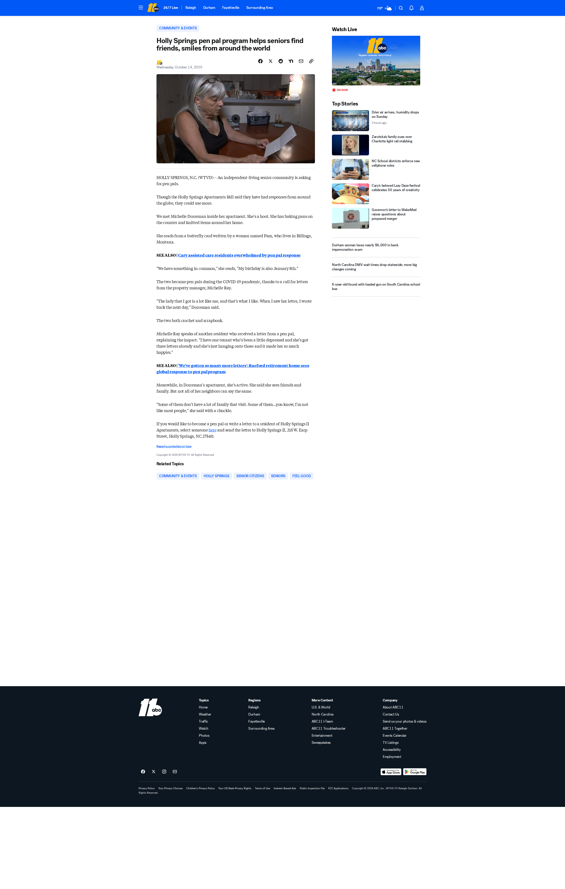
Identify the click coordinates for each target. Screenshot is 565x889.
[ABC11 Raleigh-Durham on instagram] (164, 771)
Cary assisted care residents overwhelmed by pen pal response (239, 255)
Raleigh (190, 7)
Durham (209, 7)
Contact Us (391, 714)
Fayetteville (230, 7)
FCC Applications (338, 788)
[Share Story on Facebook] (260, 61)
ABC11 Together (395, 728)
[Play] (376, 60)
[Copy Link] (311, 61)
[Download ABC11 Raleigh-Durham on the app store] (391, 771)
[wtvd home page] (150, 707)
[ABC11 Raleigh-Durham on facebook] (143, 771)
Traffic (203, 721)
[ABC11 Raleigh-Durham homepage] (153, 8)
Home (203, 707)
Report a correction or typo (173, 446)
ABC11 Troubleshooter (329, 728)
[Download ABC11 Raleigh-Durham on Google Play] (414, 771)
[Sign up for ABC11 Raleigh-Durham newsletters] (174, 771)
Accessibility (392, 750)
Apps (202, 742)
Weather (205, 714)
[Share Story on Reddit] (280, 61)
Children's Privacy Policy (200, 788)
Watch (203, 728)
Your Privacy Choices (170, 788)
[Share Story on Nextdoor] (291, 61)
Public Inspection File (312, 788)
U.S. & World (321, 707)
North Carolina (323, 714)
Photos (204, 735)
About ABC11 (393, 707)
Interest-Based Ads (285, 788)
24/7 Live (170, 7)
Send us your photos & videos (404, 721)
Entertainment (322, 735)
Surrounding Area (259, 7)
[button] (140, 7)
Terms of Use (262, 788)
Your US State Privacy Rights (234, 788)
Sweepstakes (321, 742)
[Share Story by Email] (301, 61)
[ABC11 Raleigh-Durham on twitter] (153, 771)
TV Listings (390, 742)
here (212, 430)
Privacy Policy (147, 788)
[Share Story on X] (270, 61)
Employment (392, 757)
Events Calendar (395, 735)
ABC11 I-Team (322, 721)
